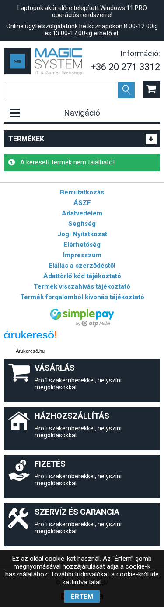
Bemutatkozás (82, 192)
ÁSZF (82, 203)
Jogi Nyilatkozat (82, 234)
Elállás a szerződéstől (82, 265)
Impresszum (82, 255)
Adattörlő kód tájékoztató (82, 276)
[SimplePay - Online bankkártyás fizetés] (82, 324)
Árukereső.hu (30, 351)
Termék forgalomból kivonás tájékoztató (82, 297)
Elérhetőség (82, 245)
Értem (82, 596)
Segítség (82, 224)
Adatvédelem (82, 213)
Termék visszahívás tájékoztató (82, 286)
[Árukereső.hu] (30, 339)
